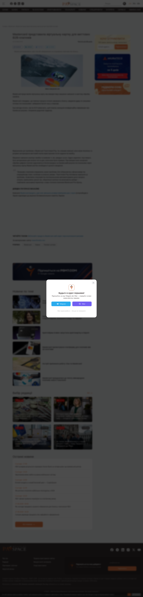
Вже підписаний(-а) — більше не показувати (72, 311)
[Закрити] (93, 282)
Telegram (63, 304)
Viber (83, 304)
